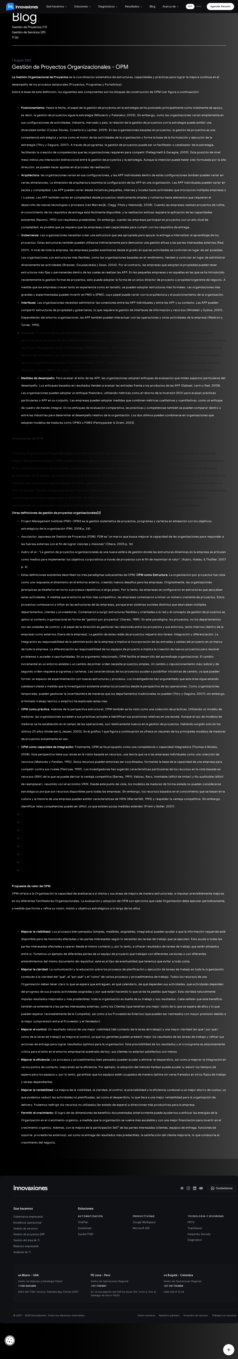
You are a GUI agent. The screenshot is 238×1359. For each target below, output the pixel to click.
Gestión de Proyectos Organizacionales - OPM (70, 66)
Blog (152, 6)
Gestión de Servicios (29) (29, 32)
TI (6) (15, 37)
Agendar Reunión (220, 6)
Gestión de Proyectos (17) (29, 27)
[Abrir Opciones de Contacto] (228, 1349)
